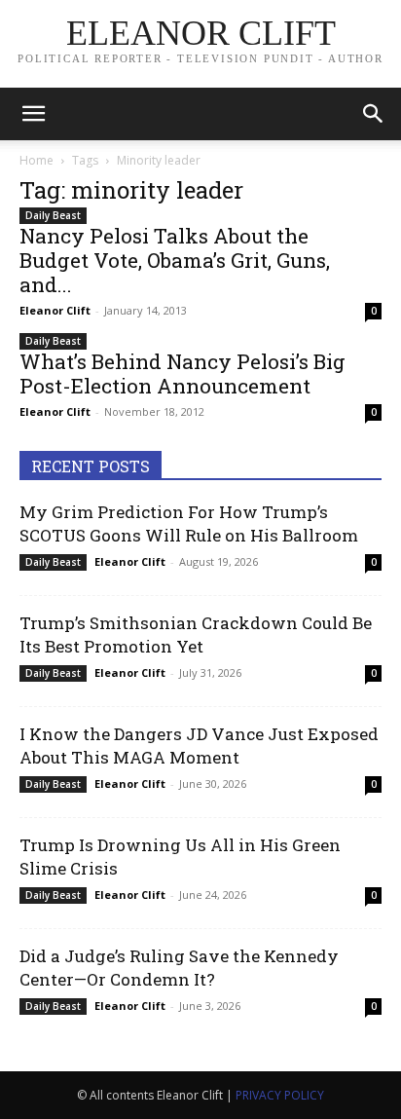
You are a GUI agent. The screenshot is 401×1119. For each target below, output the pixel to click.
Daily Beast (53, 215)
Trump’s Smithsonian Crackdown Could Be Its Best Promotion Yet (195, 634)
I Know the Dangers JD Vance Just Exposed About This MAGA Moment (199, 745)
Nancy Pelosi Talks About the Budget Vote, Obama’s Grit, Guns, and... (174, 260)
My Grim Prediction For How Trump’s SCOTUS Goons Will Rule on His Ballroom (188, 523)
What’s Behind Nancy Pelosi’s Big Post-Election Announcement (182, 373)
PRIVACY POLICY (280, 1095)
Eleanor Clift (55, 310)
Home (36, 160)
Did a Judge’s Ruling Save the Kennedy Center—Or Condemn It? (179, 967)
